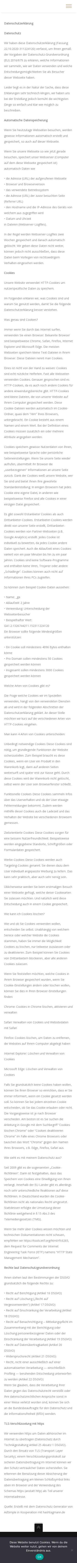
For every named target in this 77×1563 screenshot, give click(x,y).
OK (39, 1556)
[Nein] (72, 1550)
